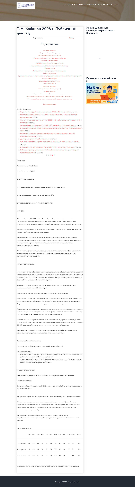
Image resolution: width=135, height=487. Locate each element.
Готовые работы (78, 5)
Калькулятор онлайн (96, 5)
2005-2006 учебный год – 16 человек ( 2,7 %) (49, 63)
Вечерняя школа (50, 68)
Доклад (71, 38)
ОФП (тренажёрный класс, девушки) (49, 89)
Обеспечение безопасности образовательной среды (49, 58)
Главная (67, 5)
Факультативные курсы (49, 78)
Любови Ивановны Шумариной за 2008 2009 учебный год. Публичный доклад (47, 125)
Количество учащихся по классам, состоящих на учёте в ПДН (49, 66)
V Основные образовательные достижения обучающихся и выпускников (49, 99)
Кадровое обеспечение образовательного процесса (50, 94)
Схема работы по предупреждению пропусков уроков (49, 71)
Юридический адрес (49, 50)
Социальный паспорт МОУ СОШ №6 (49, 55)
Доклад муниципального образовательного (35, 139)
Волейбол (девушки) (49, 86)
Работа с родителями (49, 73)
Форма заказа (112, 5)
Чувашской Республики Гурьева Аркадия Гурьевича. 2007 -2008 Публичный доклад (49, 142)
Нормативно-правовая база (49, 61)
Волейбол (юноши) (49, 91)
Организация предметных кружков (49, 81)
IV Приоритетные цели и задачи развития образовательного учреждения (49, 96)
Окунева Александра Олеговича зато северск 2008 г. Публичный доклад (45, 112)
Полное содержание (49, 104)
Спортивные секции (50, 84)
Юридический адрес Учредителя (50, 53)
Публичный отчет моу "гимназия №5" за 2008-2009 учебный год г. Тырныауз (47, 147)
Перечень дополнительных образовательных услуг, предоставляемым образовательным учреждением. (50, 76)
